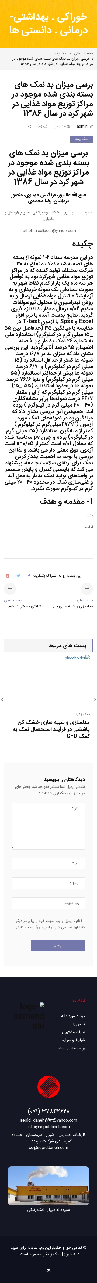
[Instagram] (48, 1271)
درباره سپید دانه (73, 1016)
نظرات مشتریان (73, 1032)
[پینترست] (7, 576)
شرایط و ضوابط (73, 1040)
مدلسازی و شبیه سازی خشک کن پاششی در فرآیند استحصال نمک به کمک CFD (51, 729)
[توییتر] (18, 576)
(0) (40, 126)
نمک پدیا (81, 139)
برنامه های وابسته (71, 1048)
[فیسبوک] (29, 576)
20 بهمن (60, 126)
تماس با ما (77, 1024)
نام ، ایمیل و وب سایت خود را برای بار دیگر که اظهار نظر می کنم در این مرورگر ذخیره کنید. (50, 924)
